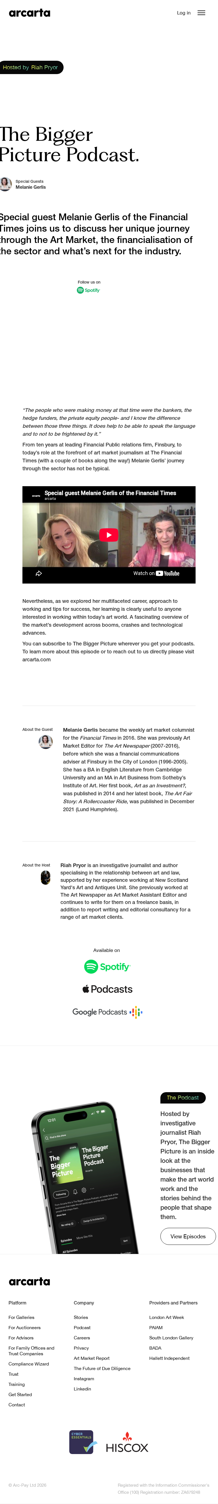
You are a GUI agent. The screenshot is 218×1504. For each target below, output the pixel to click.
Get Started (20, 1394)
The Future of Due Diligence (102, 1368)
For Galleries (21, 1317)
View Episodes (188, 1236)
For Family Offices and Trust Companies (31, 1350)
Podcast (82, 1327)
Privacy (81, 1347)
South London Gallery (171, 1337)
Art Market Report (92, 1358)
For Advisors (21, 1337)
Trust (13, 1374)
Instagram (84, 1378)
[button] (201, 12)
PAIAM (156, 1327)
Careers (82, 1337)
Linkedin (82, 1388)
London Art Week (166, 1317)
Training (17, 1384)
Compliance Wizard (29, 1363)
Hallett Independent (169, 1358)
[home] (30, 12)
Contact (17, 1404)
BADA (155, 1347)
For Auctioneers (25, 1327)
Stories (81, 1317)
